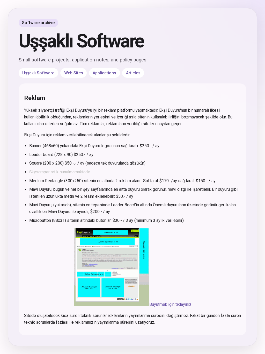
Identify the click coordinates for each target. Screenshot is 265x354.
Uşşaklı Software (81, 41)
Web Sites (73, 72)
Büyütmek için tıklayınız (170, 304)
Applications (104, 72)
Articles (133, 72)
